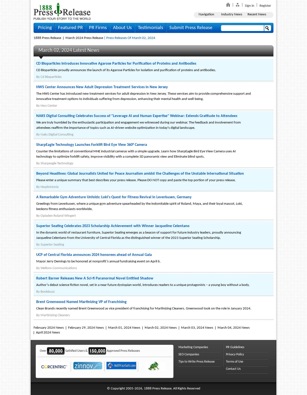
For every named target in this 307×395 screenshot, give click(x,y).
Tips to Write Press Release (196, 362)
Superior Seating (52, 245)
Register (265, 6)
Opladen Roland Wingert (58, 216)
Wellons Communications (59, 268)
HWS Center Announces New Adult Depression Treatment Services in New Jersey (102, 87)
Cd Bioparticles (51, 77)
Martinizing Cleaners (55, 315)
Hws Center (49, 106)
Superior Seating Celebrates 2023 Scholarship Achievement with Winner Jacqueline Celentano (112, 226)
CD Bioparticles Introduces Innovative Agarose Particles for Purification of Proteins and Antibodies (116, 64)
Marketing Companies (193, 347)
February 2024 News (49, 328)
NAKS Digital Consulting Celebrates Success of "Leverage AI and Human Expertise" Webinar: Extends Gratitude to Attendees (136, 116)
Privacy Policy (235, 354)
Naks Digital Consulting (57, 134)
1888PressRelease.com (62, 11)
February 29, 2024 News (86, 328)
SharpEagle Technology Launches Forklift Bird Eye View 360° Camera (91, 145)
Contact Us (233, 369)
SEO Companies (188, 354)
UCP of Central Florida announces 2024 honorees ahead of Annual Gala (94, 255)
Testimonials (150, 27)
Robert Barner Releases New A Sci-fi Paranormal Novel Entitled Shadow (94, 278)
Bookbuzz (48, 292)
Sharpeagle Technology (57, 163)
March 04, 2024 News (234, 328)
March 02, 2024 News (161, 328)
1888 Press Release (47, 38)
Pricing (45, 27)
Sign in (249, 6)
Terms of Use (234, 362)
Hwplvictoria (50, 187)
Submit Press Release (190, 27)
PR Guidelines (235, 347)
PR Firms (98, 27)
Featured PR (70, 27)
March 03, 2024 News (197, 328)
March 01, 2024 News (124, 328)
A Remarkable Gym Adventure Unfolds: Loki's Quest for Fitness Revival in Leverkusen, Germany (114, 197)
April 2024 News (48, 332)
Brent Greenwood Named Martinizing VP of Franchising (81, 302)
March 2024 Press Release (84, 38)
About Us (122, 27)
